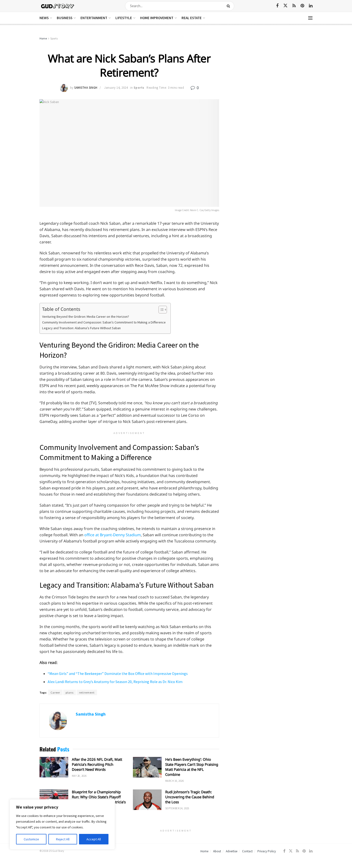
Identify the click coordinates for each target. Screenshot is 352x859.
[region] (62, 824)
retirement (87, 692)
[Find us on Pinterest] (302, 6)
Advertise (231, 851)
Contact (247, 851)
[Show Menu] (310, 18)
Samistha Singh (85, 88)
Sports (54, 38)
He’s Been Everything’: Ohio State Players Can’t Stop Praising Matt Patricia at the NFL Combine (191, 767)
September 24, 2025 (177, 808)
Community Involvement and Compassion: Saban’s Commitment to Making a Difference (104, 322)
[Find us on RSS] (294, 6)
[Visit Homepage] (58, 6)
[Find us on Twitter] (285, 6)
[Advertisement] (271, 71)
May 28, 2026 (79, 775)
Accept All (93, 839)
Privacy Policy (266, 851)
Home (43, 38)
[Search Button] (229, 6)
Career (55, 692)
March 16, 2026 (174, 780)
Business (64, 18)
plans (70, 692)
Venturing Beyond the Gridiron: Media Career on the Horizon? (85, 316)
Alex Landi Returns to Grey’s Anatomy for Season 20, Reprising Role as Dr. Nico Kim (115, 681)
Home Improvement (156, 18)
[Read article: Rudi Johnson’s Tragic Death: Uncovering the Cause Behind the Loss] (147, 799)
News (44, 18)
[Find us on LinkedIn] (310, 6)
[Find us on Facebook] (277, 6)
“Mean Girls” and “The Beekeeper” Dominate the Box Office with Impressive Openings (118, 673)
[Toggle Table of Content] (160, 310)
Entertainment (93, 18)
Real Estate (192, 18)
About (217, 851)
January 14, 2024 (116, 88)
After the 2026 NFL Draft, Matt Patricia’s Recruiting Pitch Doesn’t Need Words (97, 764)
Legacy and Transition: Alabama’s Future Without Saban (81, 328)
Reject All (62, 839)
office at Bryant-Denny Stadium (112, 534)
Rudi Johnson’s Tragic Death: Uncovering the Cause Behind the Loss (189, 796)
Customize (31, 839)
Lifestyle (123, 18)
